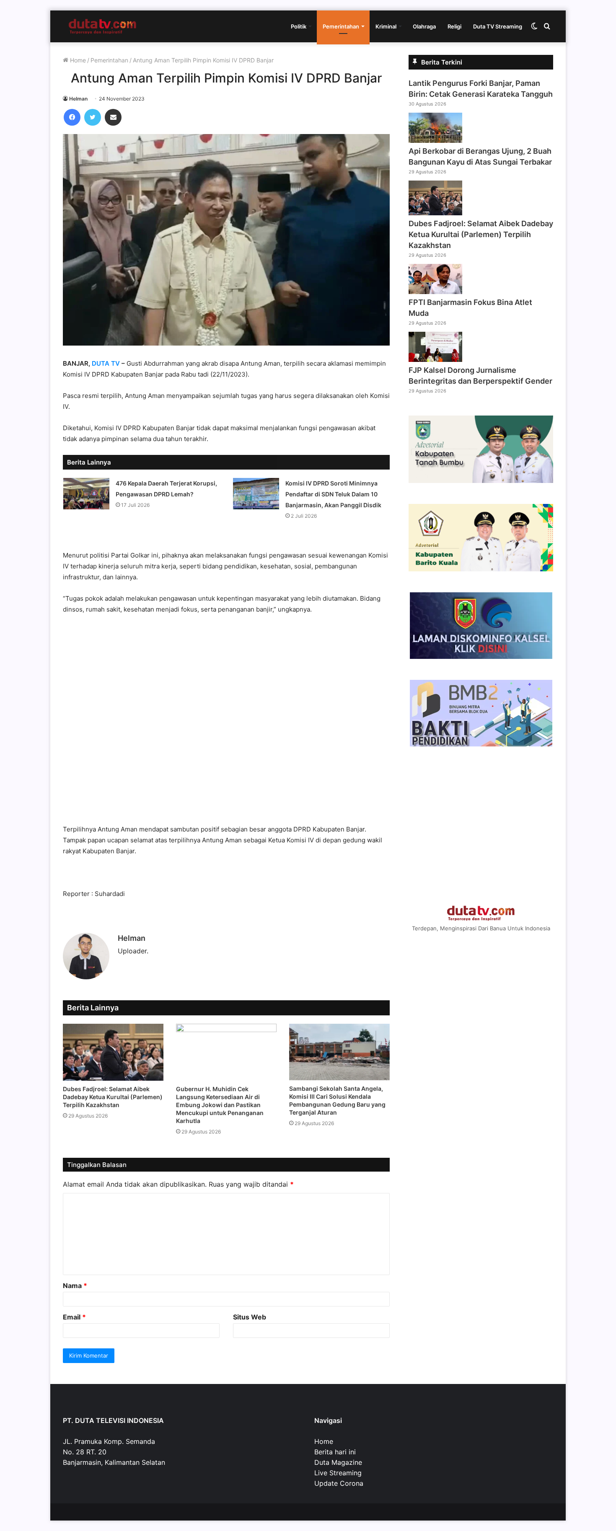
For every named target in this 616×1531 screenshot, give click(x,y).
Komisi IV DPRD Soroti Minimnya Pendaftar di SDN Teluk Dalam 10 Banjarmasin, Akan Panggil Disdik (333, 494)
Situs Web (249, 1317)
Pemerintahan (341, 26)
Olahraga (424, 26)
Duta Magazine (338, 1462)
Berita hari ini (335, 1452)
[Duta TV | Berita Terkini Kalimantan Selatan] (102, 26)
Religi (454, 26)
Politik (298, 26)
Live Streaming (338, 1473)
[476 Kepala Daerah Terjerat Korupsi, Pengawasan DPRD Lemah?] (86, 493)
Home (77, 60)
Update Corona (338, 1483)
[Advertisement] (226, 723)
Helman (78, 99)
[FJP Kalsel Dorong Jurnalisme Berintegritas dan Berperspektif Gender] (435, 359)
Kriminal (385, 26)
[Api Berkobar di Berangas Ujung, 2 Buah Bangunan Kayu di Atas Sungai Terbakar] (435, 140)
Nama (75, 1285)
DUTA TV (106, 363)
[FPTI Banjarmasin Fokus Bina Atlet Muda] (435, 291)
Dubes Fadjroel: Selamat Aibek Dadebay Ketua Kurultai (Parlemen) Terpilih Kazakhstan (113, 1096)
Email (74, 1317)
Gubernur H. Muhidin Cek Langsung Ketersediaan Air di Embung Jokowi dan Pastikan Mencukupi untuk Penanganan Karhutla (220, 1104)
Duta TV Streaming (497, 26)
